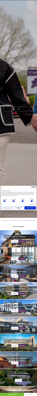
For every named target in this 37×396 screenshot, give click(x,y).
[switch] (14, 201)
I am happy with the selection (18, 208)
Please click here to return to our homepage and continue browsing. (22, 220)
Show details (32, 204)
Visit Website (14, 241)
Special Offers (22, 241)
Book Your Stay (12, 394)
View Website (14, 328)
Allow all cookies (30, 207)
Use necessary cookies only (6, 207)
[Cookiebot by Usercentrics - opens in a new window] (31, 187)
